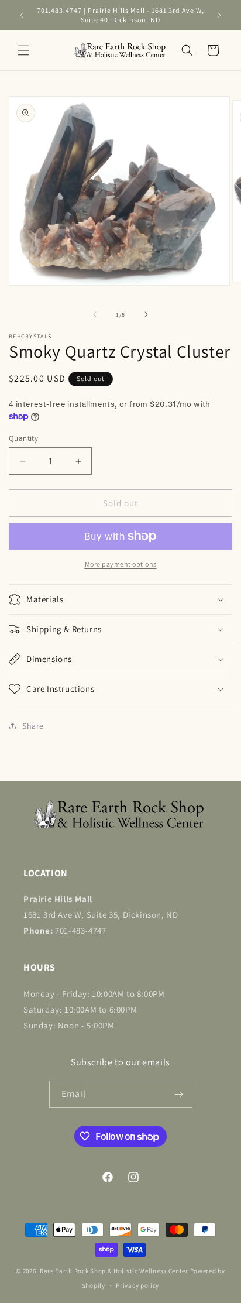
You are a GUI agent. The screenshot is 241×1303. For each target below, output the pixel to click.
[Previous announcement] (22, 15)
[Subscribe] (179, 1094)
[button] (23, 50)
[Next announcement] (219, 15)
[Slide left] (95, 314)
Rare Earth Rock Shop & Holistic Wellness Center (114, 1271)
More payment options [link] (121, 564)
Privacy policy (137, 1285)
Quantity (23, 438)
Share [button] (33, 726)
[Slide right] (146, 314)
